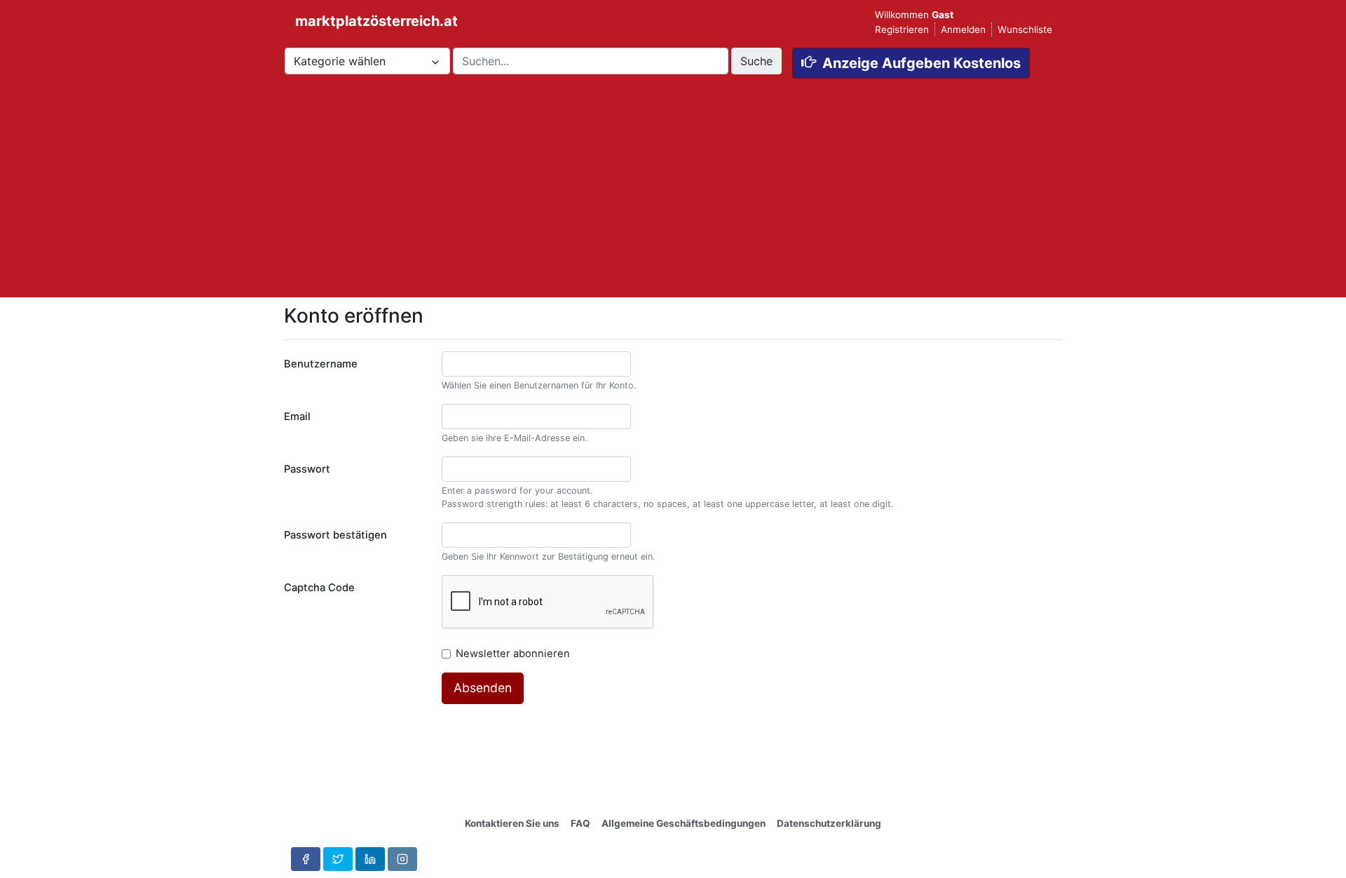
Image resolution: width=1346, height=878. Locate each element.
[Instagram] (402, 859)
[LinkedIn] (370, 859)
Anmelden (963, 29)
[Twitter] (338, 859)
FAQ (580, 823)
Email (297, 416)
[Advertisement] (673, 199)
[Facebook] (305, 859)
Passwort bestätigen (335, 535)
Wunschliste (1025, 29)
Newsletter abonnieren (514, 653)
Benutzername (321, 364)
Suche (756, 61)
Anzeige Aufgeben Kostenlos (921, 63)
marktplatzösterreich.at (365, 21)
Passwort (307, 469)
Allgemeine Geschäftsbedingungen (683, 823)
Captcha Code (319, 587)
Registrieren (902, 29)
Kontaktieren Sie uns (512, 823)
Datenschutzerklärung (829, 823)
